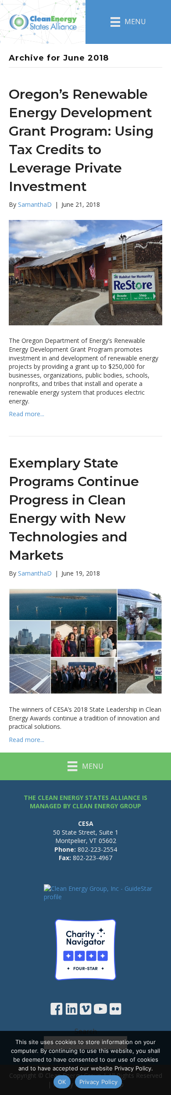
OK (62, 1081)
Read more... (26, 414)
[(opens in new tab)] (85, 949)
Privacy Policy (98, 1081)
